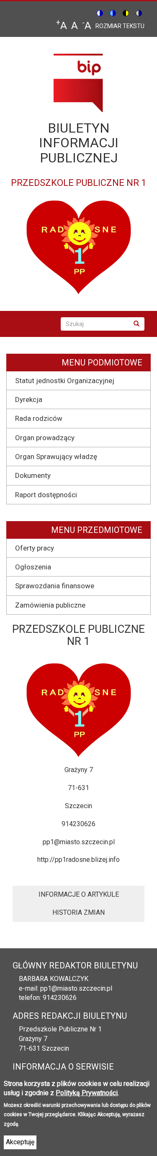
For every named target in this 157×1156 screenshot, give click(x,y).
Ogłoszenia (33, 567)
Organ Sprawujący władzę (56, 456)
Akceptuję (20, 1142)
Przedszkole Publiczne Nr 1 (60, 1029)
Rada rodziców (38, 418)
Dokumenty (33, 475)
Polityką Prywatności (87, 1093)
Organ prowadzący (45, 437)
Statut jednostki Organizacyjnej (64, 380)
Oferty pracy (34, 548)
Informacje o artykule (79, 894)
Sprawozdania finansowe (54, 586)
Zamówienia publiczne (50, 605)
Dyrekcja (28, 399)
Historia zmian (78, 912)
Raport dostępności (46, 495)
